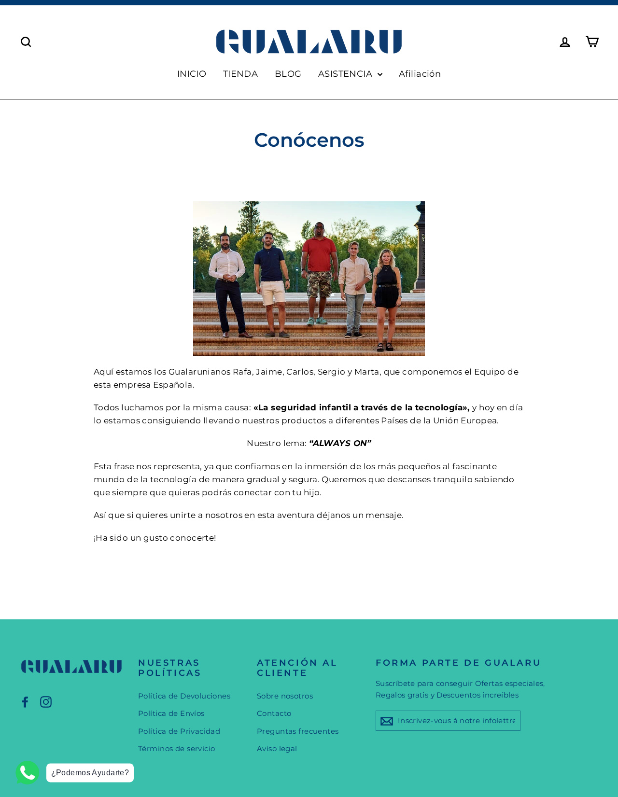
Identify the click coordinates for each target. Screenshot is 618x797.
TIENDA (240, 74)
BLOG (288, 74)
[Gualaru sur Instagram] (46, 701)
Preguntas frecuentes (298, 731)
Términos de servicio (176, 748)
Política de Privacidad (179, 731)
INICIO (192, 74)
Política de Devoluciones (184, 695)
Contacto (274, 713)
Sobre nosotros (285, 695)
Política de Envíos (171, 713)
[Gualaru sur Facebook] (25, 701)
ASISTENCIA (346, 74)
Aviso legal (277, 748)
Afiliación (420, 74)
